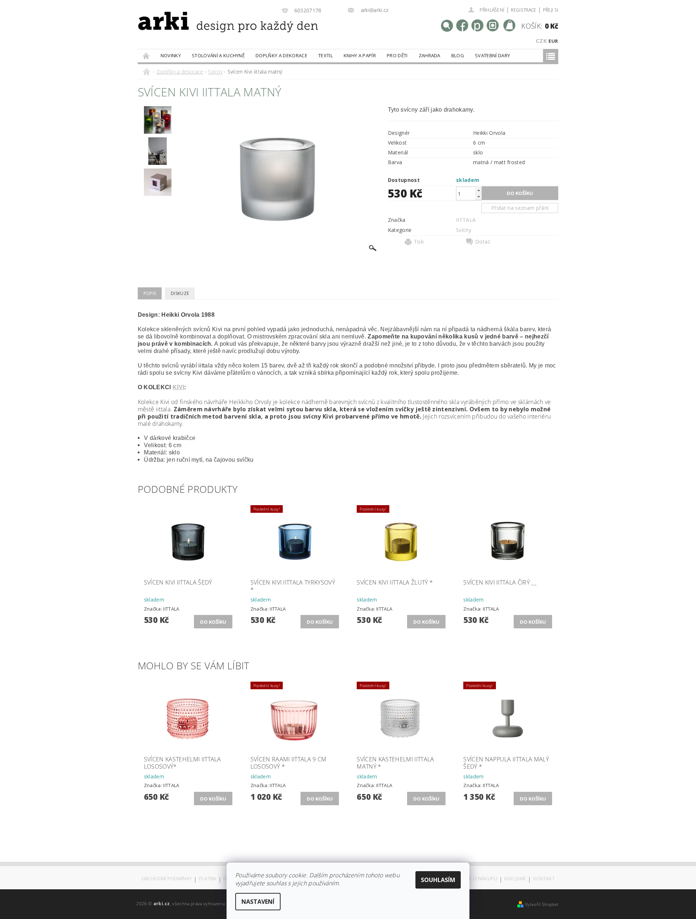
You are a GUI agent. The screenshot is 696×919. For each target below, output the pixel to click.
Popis (150, 293)
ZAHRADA (429, 55)
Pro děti (397, 55)
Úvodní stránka (146, 55)
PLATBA (207, 879)
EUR (553, 41)
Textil (325, 55)
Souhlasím (438, 880)
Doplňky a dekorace (281, 55)
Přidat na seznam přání (519, 207)
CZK (541, 40)
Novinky (171, 55)
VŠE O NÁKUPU (480, 879)
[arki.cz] (204, 31)
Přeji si (551, 10)
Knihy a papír (360, 55)
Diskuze (180, 293)
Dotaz (482, 241)
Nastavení (257, 902)
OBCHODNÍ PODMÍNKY (166, 879)
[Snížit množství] (478, 196)
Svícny (463, 229)
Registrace (523, 10)
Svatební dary (492, 55)
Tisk (419, 241)
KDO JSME (515, 879)
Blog (457, 55)
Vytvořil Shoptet (541, 904)
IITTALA (466, 219)
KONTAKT (544, 879)
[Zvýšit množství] (478, 190)
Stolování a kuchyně (218, 55)
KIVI (178, 387)
